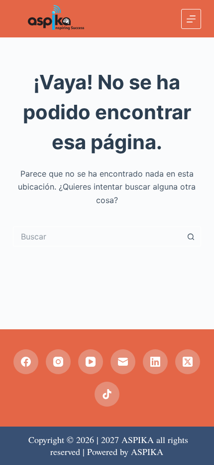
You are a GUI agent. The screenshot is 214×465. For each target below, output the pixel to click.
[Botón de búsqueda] (191, 236)
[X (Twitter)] (187, 361)
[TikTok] (107, 394)
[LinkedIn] (155, 361)
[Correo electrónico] (122, 361)
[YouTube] (90, 361)
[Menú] (191, 19)
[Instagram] (58, 361)
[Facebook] (25, 361)
